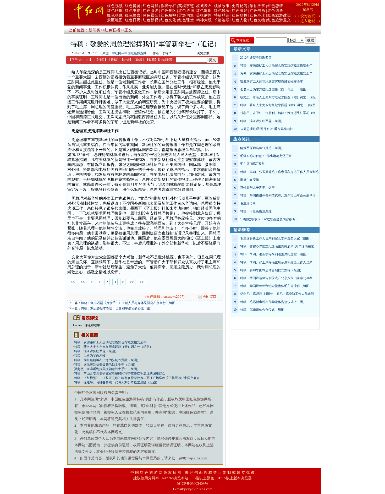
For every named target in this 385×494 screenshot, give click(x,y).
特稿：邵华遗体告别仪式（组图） (263, 310)
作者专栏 (168, 6)
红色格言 (133, 15)
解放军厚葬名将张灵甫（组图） (262, 148)
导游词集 (186, 15)
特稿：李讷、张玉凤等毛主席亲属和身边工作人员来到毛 (279, 172)
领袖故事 (222, 6)
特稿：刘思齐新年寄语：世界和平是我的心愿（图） (117, 308)
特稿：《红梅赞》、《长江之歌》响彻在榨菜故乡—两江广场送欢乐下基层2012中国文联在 (137, 378)
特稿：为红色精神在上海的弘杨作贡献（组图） (107, 360)
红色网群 (150, 6)
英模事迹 (186, 6)
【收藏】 (151, 60)
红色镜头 (222, 11)
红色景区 (168, 11)
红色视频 (115, 6)
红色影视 (150, 20)
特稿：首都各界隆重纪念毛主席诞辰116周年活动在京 (277, 246)
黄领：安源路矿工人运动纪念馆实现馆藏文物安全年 (276, 73)
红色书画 (257, 11)
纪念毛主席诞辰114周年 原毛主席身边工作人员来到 (277, 294)
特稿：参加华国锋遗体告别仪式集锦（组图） (271, 270)
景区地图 (115, 20)
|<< (72, 282)
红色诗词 (186, 11)
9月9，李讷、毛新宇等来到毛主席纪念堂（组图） (274, 254)
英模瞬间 (204, 15)
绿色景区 (150, 15)
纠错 (126, 60)
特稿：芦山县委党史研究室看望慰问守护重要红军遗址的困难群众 (119, 373)
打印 (101, 60)
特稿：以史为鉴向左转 (90, 355)
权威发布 (204, 6)
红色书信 (133, 11)
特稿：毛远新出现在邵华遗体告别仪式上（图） (273, 302)
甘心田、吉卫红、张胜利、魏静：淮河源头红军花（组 (278, 113)
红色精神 (168, 15)
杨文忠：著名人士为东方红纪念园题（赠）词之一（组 (278, 97)
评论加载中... (94, 325)
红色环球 (257, 15)
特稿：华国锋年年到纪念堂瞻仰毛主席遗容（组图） (276, 286)
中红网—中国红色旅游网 (129, 53)
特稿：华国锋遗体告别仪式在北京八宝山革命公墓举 (276, 278)
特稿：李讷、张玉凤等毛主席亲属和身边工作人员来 (276, 262)
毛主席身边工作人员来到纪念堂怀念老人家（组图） (276, 238)
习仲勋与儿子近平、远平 (257, 187)
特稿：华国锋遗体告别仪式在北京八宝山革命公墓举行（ (279, 195)
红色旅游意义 (279, 20)
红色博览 (133, 6)
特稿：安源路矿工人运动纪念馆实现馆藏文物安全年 (110, 342)
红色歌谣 (204, 11)
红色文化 (168, 20)
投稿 (114, 60)
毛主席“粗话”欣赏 (252, 164)
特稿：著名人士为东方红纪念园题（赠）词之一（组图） (113, 347)
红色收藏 (115, 15)
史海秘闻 (240, 6)
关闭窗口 (209, 296)
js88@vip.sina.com (198, 489)
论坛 (139, 60)
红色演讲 (150, 11)
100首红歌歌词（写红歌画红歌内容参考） (269, 219)
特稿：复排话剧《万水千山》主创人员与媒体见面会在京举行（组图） (129, 303)
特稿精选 (222, 15)
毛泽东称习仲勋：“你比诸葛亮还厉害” (266, 156)
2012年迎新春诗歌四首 (256, 57)
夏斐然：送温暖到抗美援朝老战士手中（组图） (107, 369)
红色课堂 (186, 20)
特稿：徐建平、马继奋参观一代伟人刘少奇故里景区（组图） (116, 382)
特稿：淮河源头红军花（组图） (96, 351)
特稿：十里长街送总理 (256, 211)
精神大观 (204, 20)
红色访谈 (275, 11)
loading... (79, 325)
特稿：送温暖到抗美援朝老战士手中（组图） (105, 364)
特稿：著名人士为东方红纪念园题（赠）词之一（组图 (278, 105)
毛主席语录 (248, 203)
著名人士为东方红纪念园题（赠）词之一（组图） (274, 89)
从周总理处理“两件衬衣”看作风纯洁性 (266, 129)
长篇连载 (222, 20)
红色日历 (133, 20)
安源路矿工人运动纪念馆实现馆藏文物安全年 (271, 81)
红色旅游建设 (279, 15)
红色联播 (115, 11)
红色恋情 (275, 6)
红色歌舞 (240, 15)
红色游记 (240, 11)
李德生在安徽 (249, 180)
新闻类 (94, 30)
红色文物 (257, 20)
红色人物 (240, 20)
